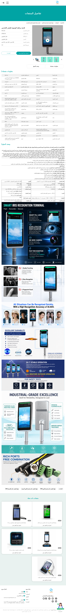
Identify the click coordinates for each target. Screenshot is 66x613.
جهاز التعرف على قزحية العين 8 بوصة (30, 488)
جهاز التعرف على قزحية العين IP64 (47, 488)
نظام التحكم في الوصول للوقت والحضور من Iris (17, 522)
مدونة (27, 599)
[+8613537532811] (53, 601)
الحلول (27, 596)
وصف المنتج (36, 66)
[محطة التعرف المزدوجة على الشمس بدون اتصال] (47, 511)
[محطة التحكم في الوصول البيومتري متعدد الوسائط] (47, 539)
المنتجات (57, 22)
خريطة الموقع (54, 609)
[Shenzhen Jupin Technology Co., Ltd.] (57, 3)
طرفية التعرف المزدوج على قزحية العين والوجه (47, 577)
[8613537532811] (44, 598)
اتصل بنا (27, 601)
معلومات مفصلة (54, 66)
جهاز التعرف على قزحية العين (47, 22)
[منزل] (51, 592)
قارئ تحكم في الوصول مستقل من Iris (16, 550)
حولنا (27, 591)
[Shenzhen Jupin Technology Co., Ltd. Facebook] (56, 598)
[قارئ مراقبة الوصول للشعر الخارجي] (47, 40)
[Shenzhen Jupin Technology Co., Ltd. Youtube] (49, 598)
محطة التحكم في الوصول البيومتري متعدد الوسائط (47, 550)
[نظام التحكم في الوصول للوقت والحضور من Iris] (16, 511)
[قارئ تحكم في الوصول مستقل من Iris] (16, 539)
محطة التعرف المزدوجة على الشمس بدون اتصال (47, 522)
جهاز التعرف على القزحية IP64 (12, 488)
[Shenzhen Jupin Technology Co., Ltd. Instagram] (53, 598)
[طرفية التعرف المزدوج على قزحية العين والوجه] (47, 566)
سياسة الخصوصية (60, 610)
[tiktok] (46, 598)
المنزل (61, 22)
